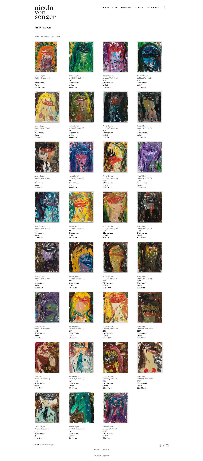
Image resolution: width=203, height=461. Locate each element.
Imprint (96, 449)
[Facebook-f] (164, 445)
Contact (140, 7)
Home (106, 7)
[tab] (37, 37)
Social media (152, 7)
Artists (115, 7)
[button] (164, 7)
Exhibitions (126, 7)
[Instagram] (160, 445)
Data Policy (105, 449)
